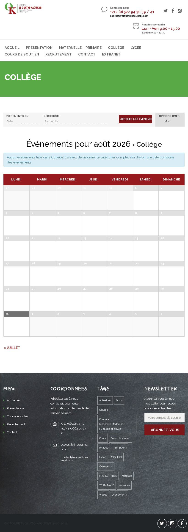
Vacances (124, 485)
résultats (127, 475)
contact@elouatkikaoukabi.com (129, 15)
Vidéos (103, 494)
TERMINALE (106, 485)
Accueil (12, 48)
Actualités (13, 400)
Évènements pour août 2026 (78, 144)
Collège (103, 409)
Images (103, 447)
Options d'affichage (172, 116)
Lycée (136, 48)
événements (119, 494)
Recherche (51, 116)
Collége (116, 48)
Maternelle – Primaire (80, 48)
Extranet (111, 54)
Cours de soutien (22, 54)
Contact (87, 54)
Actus (119, 400)
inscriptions (120, 447)
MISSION (116, 457)
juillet (11, 348)
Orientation (106, 466)
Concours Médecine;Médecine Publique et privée (111, 424)
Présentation (39, 48)
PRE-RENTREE (108, 475)
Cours (102, 438)
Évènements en (17, 116)
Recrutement (58, 54)
